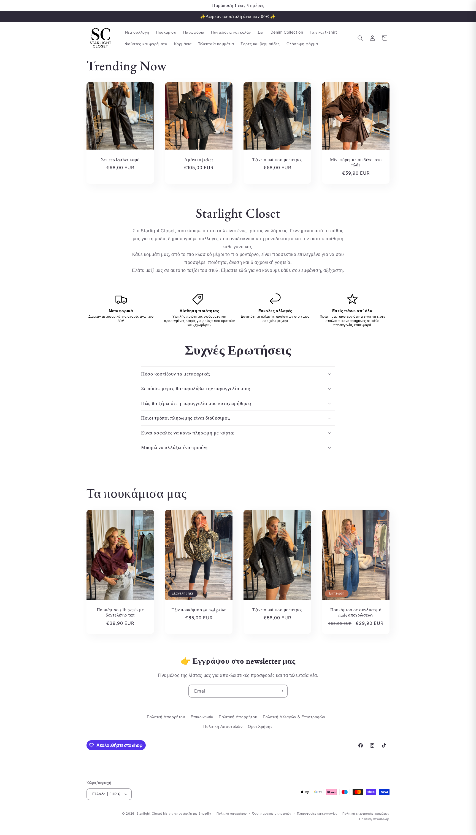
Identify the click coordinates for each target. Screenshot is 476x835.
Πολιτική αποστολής (374, 819)
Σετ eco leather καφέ (120, 159)
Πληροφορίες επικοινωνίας (317, 813)
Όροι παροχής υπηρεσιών (271, 813)
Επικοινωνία (202, 716)
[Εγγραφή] (281, 691)
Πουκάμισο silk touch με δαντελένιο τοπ (120, 612)
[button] (360, 38)
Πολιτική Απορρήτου (166, 716)
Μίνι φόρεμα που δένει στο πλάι (356, 162)
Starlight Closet (149, 813)
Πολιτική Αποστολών (222, 726)
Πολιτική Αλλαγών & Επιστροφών (294, 716)
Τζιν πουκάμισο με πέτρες (277, 159)
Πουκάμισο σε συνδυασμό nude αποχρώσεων (356, 612)
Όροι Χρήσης (260, 726)
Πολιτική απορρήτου (232, 813)
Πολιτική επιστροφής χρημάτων (366, 813)
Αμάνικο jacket (198, 159)
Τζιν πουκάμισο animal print (199, 609)
